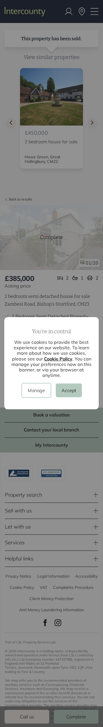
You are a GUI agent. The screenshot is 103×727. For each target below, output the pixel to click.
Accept (69, 390)
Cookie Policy (58, 359)
